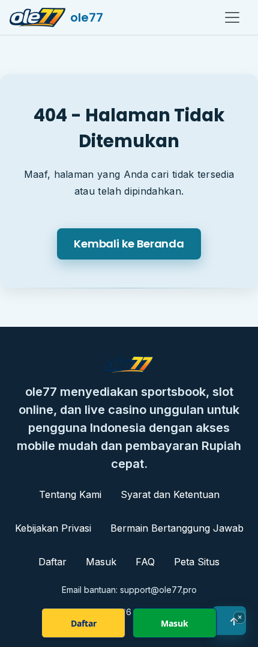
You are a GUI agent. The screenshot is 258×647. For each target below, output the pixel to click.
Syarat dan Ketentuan (170, 494)
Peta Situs (197, 562)
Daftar (52, 562)
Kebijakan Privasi (53, 528)
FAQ (145, 562)
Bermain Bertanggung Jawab (177, 528)
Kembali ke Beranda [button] (129, 243)
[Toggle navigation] (232, 17)
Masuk (101, 562)
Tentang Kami (70, 494)
